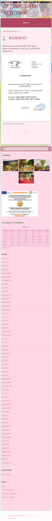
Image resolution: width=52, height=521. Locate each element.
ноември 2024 (6, 302)
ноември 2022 (6, 353)
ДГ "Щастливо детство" (21, 10)
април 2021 (5, 371)
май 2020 (4, 397)
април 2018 (5, 444)
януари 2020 (5, 400)
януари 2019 (5, 430)
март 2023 (5, 350)
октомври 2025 (6, 277)
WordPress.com (13, 518)
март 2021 (5, 375)
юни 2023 (4, 342)
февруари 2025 (6, 295)
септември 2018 (7, 437)
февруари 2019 (6, 426)
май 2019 (4, 415)
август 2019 (5, 411)
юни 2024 (4, 317)
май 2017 (4, 459)
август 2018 (5, 440)
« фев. (4, 247)
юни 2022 (4, 360)
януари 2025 (5, 298)
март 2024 (5, 328)
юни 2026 (4, 262)
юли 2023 (4, 339)
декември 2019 (6, 404)
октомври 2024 (6, 306)
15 (5, 239)
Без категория (6, 474)
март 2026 (5, 269)
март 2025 (5, 291)
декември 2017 (6, 451)
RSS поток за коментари (9, 493)
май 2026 (4, 266)
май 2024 (4, 320)
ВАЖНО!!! (18, 38)
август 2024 (5, 313)
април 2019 (5, 419)
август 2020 (5, 390)
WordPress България (8, 497)
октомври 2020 (6, 382)
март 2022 (5, 364)
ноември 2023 (6, 331)
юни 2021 (4, 368)
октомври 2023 (6, 335)
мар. (4, 37)
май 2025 (4, 288)
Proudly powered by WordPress (17, 515)
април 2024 (5, 324)
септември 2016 (7, 462)
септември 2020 (7, 386)
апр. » (8, 247)
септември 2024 (7, 309)
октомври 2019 (6, 408)
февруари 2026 (6, 273)
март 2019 (5, 422)
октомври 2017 (6, 455)
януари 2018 (5, 448)
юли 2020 (4, 393)
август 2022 (5, 357)
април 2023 (5, 346)
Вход (3, 486)
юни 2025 (4, 284)
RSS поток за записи (8, 490)
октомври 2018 (6, 433)
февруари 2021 (6, 379)
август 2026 (5, 258)
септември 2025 (7, 280)
